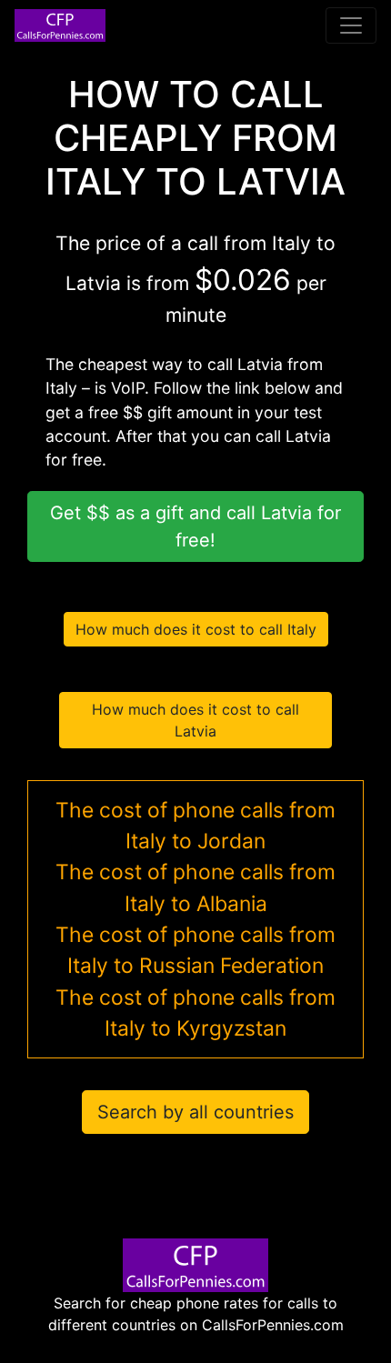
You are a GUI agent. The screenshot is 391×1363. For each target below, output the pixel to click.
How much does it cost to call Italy (195, 629)
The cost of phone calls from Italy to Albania (195, 887)
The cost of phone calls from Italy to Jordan (195, 825)
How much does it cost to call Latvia (195, 720)
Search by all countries (195, 1112)
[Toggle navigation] (351, 25)
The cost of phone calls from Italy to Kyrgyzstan (195, 1013)
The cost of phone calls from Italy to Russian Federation (195, 950)
